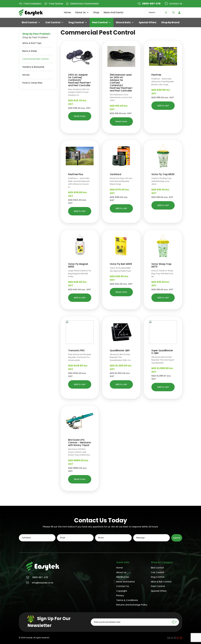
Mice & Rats (123, 22)
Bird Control (29, 22)
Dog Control (76, 22)
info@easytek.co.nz (42, 582)
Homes (26, 74)
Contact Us (175, 3)
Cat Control (52, 22)
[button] (92, 48)
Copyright (121, 590)
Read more (79, 116)
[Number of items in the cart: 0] (173, 12)
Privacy (120, 595)
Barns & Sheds (29, 51)
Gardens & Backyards (33, 66)
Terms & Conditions (127, 600)
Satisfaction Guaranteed (84, 3)
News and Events (113, 12)
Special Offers (147, 22)
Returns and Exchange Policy (131, 604)
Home (67, 12)
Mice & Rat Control (161, 581)
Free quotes (56, 3)
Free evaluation (32, 3)
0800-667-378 (40, 577)
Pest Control (100, 22)
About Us (80, 12)
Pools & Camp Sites (32, 82)
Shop (96, 12)
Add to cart (163, 105)
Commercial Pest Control (35, 58)
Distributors (122, 576)
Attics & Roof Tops (31, 43)
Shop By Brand (170, 22)
